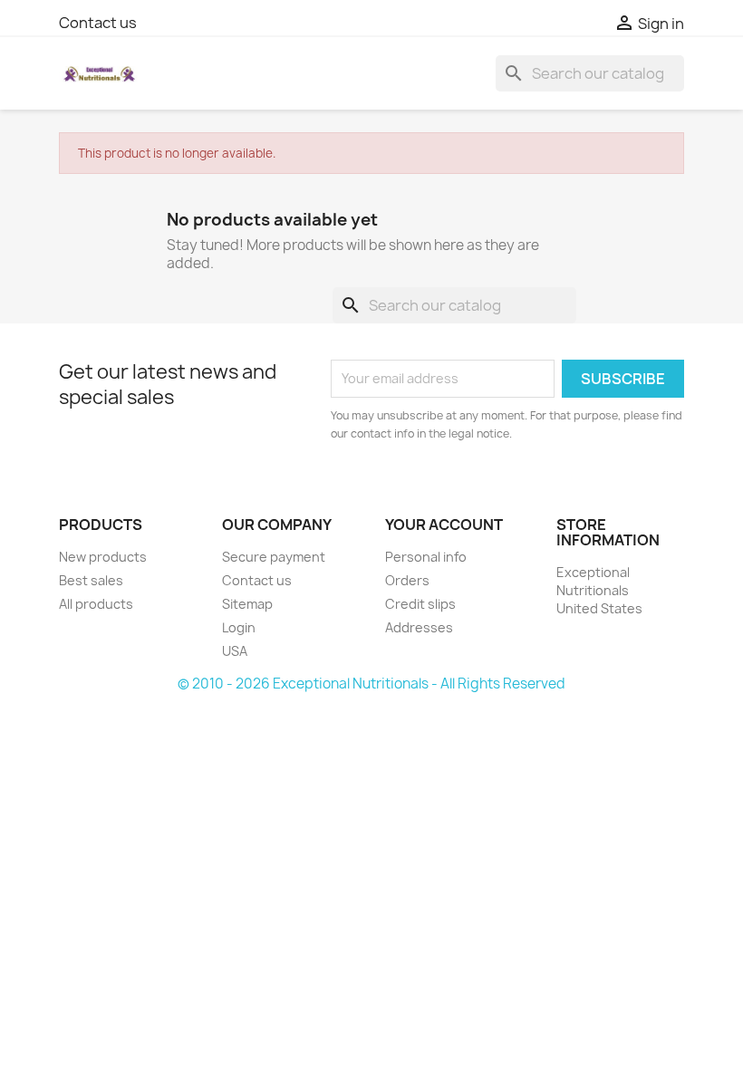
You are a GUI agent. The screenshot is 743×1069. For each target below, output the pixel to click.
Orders (407, 580)
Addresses (419, 627)
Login (239, 627)
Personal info (426, 556)
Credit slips (420, 603)
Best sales (91, 580)
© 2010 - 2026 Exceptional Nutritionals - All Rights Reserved (371, 683)
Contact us (98, 23)
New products (103, 556)
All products (96, 603)
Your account (444, 524)
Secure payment (273, 556)
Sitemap (247, 603)
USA (234, 651)
